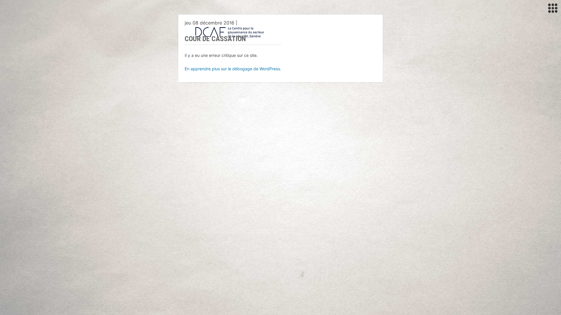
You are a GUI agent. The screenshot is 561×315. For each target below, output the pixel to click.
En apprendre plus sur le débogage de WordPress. (233, 68)
